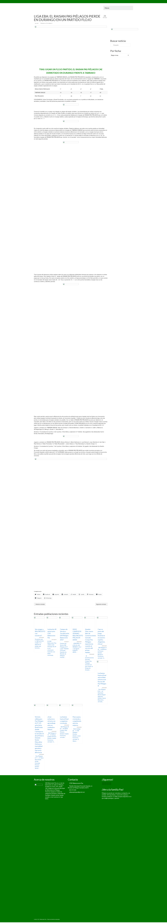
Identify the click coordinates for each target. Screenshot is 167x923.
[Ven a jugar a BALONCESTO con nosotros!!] (39, 622)
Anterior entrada (40, 604)
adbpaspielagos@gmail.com (77, 792)
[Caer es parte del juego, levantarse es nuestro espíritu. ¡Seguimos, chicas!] (102, 622)
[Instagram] (41, 1)
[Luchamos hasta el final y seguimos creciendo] (64, 709)
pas (37, 23)
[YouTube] (44, 1)
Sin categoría (49, 23)
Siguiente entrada (101, 604)
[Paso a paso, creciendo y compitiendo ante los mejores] (77, 709)
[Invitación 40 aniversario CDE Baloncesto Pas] (52, 622)
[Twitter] (38, 1)
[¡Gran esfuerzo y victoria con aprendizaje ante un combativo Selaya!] (52, 709)
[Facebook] (35, 1)
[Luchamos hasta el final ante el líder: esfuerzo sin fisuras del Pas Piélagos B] (102, 666)
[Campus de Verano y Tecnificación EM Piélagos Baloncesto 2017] (64, 622)
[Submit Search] (111, 167)
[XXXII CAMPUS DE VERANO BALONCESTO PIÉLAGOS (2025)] (77, 622)
